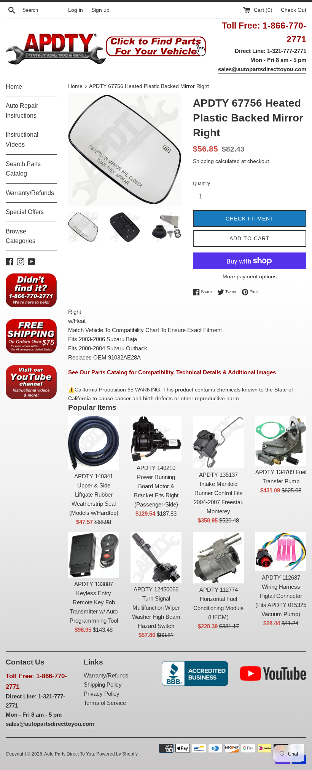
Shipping (203, 161)
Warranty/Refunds (30, 193)
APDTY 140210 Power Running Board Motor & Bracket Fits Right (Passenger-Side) (156, 486)
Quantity (201, 183)
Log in (75, 10)
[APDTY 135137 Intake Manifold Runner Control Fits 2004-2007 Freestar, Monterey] (218, 442)
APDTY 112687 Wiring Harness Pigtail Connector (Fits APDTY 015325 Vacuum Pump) (280, 595)
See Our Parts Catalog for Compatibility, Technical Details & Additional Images (172, 372)
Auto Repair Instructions (22, 110)
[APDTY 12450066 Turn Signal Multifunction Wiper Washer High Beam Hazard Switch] (156, 557)
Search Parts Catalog (23, 169)
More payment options (250, 276)
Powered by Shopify (117, 754)
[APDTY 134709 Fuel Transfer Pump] (280, 440)
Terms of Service (105, 703)
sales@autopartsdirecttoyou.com (262, 69)
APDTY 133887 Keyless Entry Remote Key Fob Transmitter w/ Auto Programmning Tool (94, 602)
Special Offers (25, 212)
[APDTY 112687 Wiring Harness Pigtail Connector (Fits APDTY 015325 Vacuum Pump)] (280, 551)
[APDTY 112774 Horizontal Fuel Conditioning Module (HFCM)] (218, 557)
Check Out (293, 10)
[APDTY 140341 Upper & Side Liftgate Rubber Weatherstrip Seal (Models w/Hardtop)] (93, 443)
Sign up (100, 10)
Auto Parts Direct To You (69, 754)
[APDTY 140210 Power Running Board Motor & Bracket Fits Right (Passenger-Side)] (156, 439)
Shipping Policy (103, 684)
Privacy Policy (101, 693)
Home (14, 86)
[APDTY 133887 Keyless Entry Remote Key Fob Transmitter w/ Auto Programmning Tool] (93, 555)
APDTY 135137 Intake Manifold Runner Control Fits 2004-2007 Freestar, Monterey (219, 492)
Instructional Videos (22, 139)
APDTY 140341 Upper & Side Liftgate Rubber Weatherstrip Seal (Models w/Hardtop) (93, 494)
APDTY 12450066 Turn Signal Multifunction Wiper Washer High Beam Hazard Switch (156, 607)
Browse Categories (20, 236)
